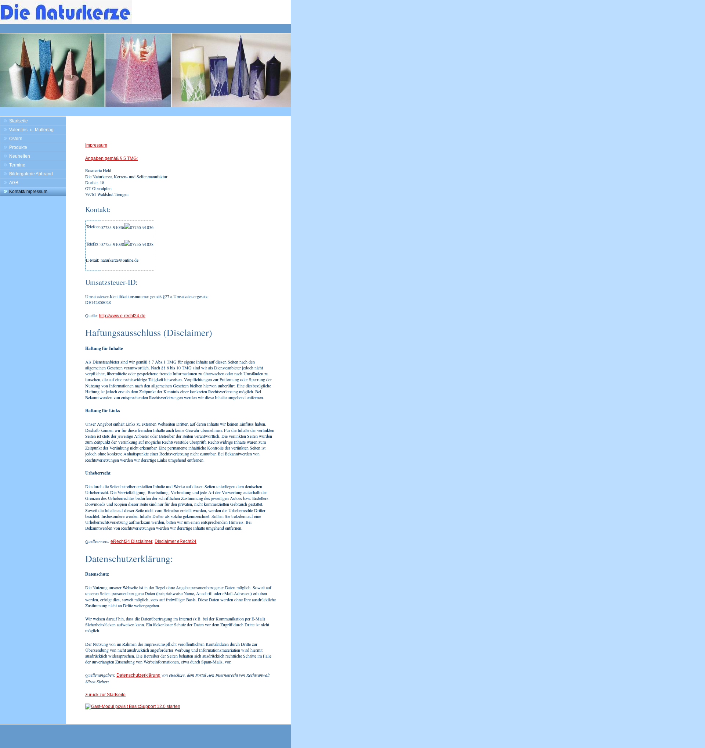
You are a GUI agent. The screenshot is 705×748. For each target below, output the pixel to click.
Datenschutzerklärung (138, 675)
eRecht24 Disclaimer (131, 541)
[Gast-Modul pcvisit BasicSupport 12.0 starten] (132, 706)
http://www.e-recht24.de (122, 315)
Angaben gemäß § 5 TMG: (111, 158)
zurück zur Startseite (105, 694)
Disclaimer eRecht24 (175, 541)
